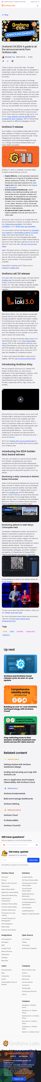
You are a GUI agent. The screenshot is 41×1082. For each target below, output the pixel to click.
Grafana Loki (6, 280)
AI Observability (27, 877)
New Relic (5, 960)
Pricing (4, 880)
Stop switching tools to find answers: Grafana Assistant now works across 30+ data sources (20, 739)
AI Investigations (7, 924)
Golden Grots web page (13, 613)
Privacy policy (24, 865)
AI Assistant (5, 886)
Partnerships (26, 976)
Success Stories (27, 982)
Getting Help (26, 988)
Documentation (7, 970)
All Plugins (5, 942)
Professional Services (29, 991)
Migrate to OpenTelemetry (30, 914)
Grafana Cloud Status (9, 930)
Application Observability (10, 892)
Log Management (28, 911)
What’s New (6, 927)
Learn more (34, 1)
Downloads (26, 945)
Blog (6, 15)
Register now (19, 1079)
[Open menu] (37, 6)
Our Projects (26, 939)
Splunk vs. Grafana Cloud (30, 1032)
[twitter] (3, 61)
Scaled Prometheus (28, 899)
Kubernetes (5, 954)
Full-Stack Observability (30, 880)
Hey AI (24, 994)
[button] (20, 399)
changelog (5, 226)
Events (4, 979)
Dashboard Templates (29, 948)
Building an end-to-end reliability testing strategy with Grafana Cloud (20, 708)
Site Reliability (27, 907)
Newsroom (25, 979)
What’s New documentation (25, 226)
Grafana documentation (13, 224)
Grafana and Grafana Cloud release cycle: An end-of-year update (18, 678)
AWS (3, 945)
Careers (24, 973)
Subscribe (33, 860)
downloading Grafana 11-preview (26, 233)
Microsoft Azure (7, 951)
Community (5, 976)
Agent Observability (8, 889)
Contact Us (25, 985)
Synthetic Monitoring (8, 910)
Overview (5, 877)
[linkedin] (12, 61)
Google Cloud (6, 948)
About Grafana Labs (28, 970)
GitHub (24, 942)
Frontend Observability (9, 907)
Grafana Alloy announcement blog (22, 441)
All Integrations (7, 939)
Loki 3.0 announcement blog (24, 359)
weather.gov (13, 492)
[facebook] (8, 61)
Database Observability (9, 904)
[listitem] (5, 631)
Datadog (4, 957)
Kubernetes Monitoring (9, 895)
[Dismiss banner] (38, 1053)
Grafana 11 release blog (10, 268)
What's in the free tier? (9, 883)
